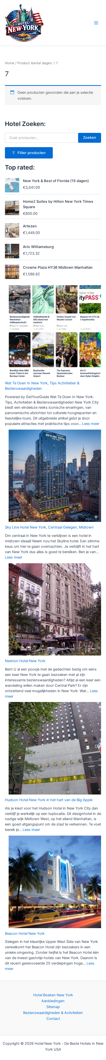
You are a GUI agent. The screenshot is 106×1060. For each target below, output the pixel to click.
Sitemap (53, 1007)
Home (9, 63)
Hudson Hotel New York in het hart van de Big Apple (48, 800)
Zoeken (89, 137)
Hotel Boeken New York (53, 995)
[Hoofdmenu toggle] (96, 23)
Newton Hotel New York (25, 661)
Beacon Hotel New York (25, 933)
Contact (53, 1018)
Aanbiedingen (53, 1001)
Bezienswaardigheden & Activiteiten (53, 1013)
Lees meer (90, 423)
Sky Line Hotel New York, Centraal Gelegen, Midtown (49, 527)
